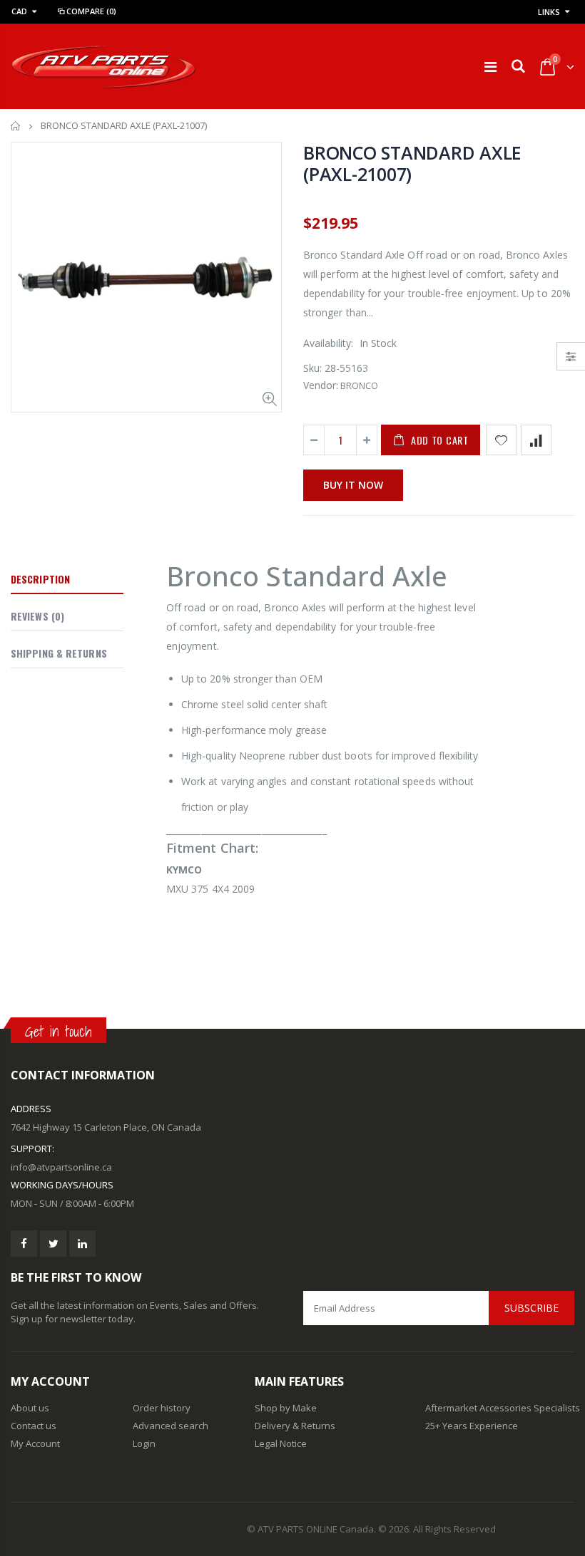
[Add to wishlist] (501, 440)
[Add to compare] (536, 440)
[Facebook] (24, 1243)
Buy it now (353, 485)
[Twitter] (53, 1243)
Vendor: (320, 385)
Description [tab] (40, 578)
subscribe (531, 1307)
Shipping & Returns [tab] (59, 652)
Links (549, 11)
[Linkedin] (82, 1243)
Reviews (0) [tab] (37, 615)
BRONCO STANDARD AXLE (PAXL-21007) (412, 163)
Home (16, 125)
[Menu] (490, 66)
